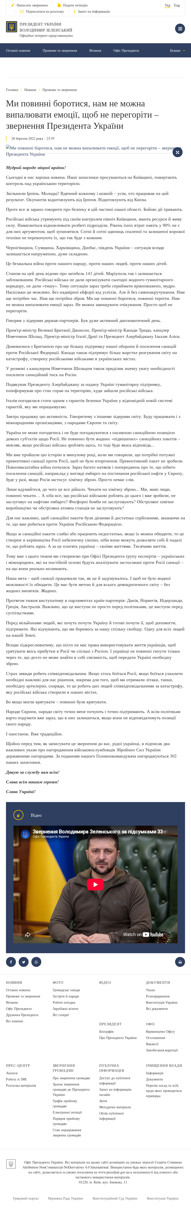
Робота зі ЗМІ (16, 1079)
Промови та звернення (60, 50)
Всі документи (157, 1008)
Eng (177, 5)
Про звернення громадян (71, 1078)
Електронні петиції (67, 1112)
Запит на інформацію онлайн (115, 1092)
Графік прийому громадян (65, 1103)
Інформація (154, 1073)
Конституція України (162, 1002)
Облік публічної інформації (111, 1116)
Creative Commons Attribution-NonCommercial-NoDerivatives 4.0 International (102, 1164)
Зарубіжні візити (65, 1008)
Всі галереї (61, 1014)
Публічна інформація (111, 1068)
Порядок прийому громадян (66, 1121)
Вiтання (95, 50)
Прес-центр (18, 1065)
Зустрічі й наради (66, 996)
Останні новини (18, 50)
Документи (158, 982)
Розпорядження (157, 996)
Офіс (151, 1024)
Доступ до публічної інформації (114, 1080)
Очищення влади (164, 1065)
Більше (176, 50)
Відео (105, 982)
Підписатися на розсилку (45, 11)
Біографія (106, 1031)
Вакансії (152, 1043)
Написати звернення (32, 5)
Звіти (103, 1100)
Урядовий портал (26, 1198)
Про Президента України (118, 1037)
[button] (24, 962)
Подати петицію (75, 5)
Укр (167, 5)
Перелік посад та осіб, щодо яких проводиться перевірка (164, 1090)
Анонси (12, 1073)
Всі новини (14, 1021)
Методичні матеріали (115, 1107)
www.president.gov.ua (113, 1172)
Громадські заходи (66, 990)
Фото (58, 982)
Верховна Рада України (65, 1198)
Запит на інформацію (94, 11)
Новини (30, 89)
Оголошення (155, 1037)
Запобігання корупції (162, 1050)
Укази (150, 990)
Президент (110, 1024)
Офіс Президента (126, 50)
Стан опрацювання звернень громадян (67, 1132)
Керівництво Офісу (160, 1031)
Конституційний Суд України (115, 1198)
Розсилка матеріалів (21, 1085)
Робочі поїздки (64, 1002)
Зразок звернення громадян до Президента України (71, 1089)
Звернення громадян (64, 1068)
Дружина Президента (22, 1014)
